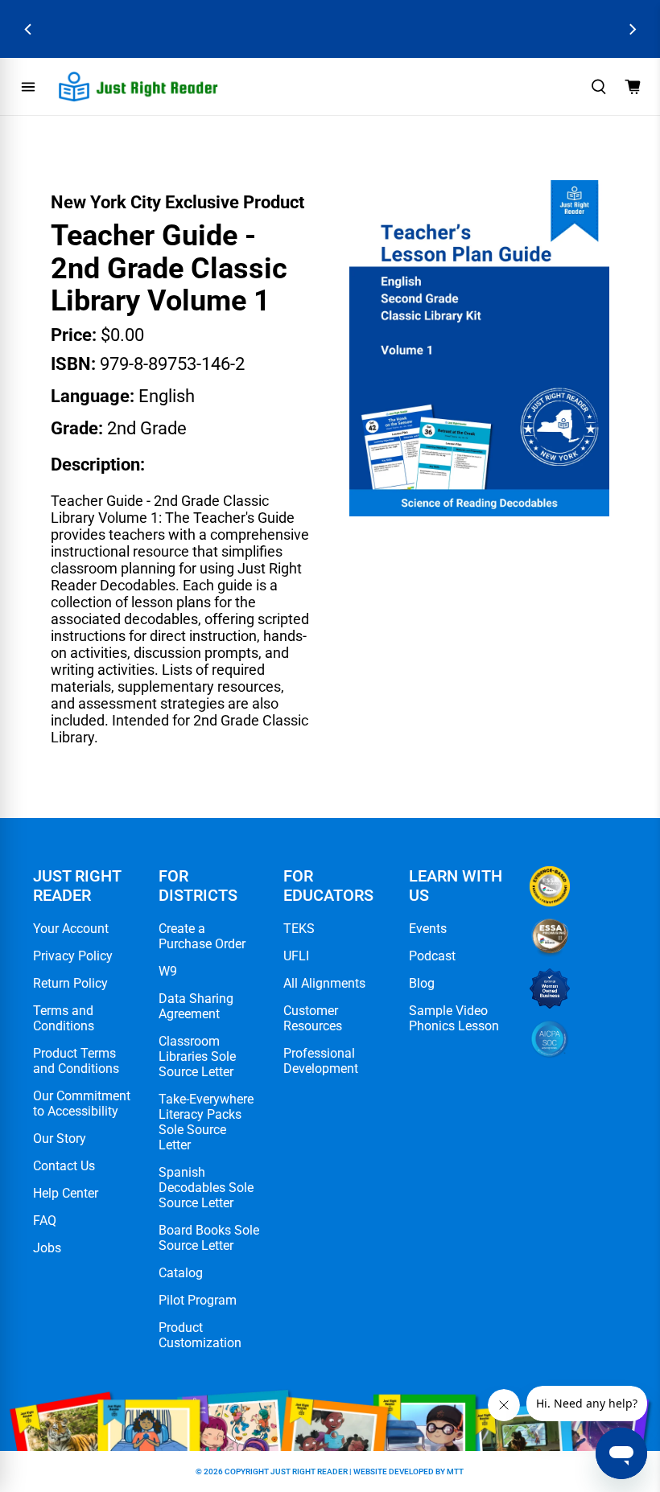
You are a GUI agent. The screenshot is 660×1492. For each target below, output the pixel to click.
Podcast (432, 956)
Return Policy (70, 983)
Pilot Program (198, 1300)
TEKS (299, 928)
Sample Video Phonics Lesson (454, 1018)
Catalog (181, 1272)
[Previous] (28, 29)
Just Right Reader (309, 1471)
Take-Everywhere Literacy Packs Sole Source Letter (206, 1122)
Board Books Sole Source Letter (209, 1238)
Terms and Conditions (63, 1018)
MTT (455, 1471)
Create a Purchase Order (202, 936)
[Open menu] (28, 87)
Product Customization (200, 1335)
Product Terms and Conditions (76, 1061)
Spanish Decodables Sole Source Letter (206, 1187)
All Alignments (324, 983)
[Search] (598, 86)
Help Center (65, 1193)
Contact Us (64, 1165)
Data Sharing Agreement (196, 1006)
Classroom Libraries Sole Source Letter (197, 1056)
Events (428, 928)
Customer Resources (312, 1018)
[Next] (631, 29)
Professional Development (320, 1061)
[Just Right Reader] (138, 86)
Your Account (71, 928)
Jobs (47, 1248)
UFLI (296, 956)
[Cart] (632, 86)
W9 (168, 971)
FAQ (44, 1220)
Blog (422, 983)
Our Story (59, 1138)
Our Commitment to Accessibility (81, 1103)
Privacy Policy (73, 956)
